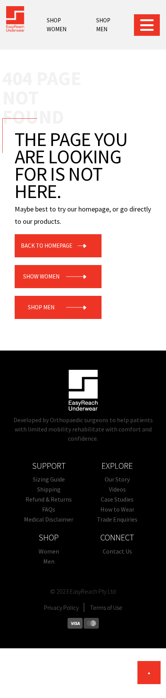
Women (49, 551)
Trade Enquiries (117, 519)
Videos (117, 489)
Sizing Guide (49, 479)
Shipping (49, 489)
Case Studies (117, 499)
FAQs (48, 509)
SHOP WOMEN (56, 25)
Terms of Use (106, 607)
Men (48, 561)
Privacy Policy (61, 607)
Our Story (117, 479)
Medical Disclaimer (48, 519)
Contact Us (117, 551)
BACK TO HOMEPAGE (46, 245)
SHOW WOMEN (41, 276)
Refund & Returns (48, 499)
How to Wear (117, 509)
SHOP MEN (103, 25)
